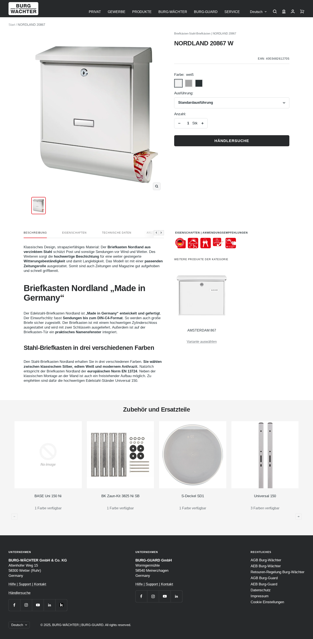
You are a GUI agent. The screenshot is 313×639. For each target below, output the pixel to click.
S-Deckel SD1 (192, 496)
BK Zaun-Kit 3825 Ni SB (120, 496)
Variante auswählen (202, 341)
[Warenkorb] (302, 12)
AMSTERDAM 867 (201, 330)
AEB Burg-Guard (264, 584)
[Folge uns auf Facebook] (14, 605)
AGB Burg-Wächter (266, 560)
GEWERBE (116, 12)
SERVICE (232, 12)
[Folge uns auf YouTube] (38, 605)
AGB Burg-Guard (264, 578)
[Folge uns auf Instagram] (26, 605)
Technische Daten (116, 232)
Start (12, 24)
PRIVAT (95, 12)
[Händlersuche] (284, 12)
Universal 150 (265, 496)
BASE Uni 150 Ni (48, 496)
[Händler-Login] (293, 12)
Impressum (259, 596)
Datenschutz (261, 590)
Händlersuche (231, 141)
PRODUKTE (142, 12)
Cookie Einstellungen (267, 602)
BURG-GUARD (206, 12)
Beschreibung (35, 232)
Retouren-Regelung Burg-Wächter (277, 572)
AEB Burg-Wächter (266, 566)
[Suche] (275, 12)
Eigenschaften (74, 232)
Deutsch (256, 12)
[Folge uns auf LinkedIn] (49, 605)
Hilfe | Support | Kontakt (27, 584)
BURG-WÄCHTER (172, 12)
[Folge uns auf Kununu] (61, 605)
